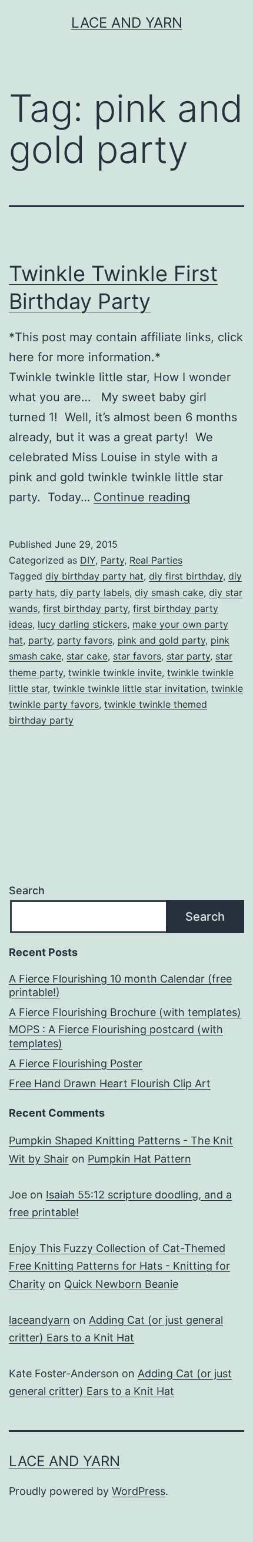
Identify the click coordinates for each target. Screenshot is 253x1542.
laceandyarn (39, 1320)
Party (112, 560)
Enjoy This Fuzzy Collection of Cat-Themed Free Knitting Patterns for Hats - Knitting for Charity (119, 1266)
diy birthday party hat (94, 576)
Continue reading (142, 497)
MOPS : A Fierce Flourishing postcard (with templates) (116, 1036)
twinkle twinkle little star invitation (129, 688)
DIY (87, 560)
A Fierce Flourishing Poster (75, 1063)
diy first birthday (186, 576)
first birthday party (85, 608)
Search (27, 890)
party (40, 640)
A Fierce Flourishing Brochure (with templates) (125, 1012)
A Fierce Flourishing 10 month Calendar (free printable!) (120, 985)
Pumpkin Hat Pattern (139, 1159)
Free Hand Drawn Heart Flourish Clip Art (110, 1083)
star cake (87, 656)
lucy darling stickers (82, 624)
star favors (137, 656)
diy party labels (94, 592)
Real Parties (155, 560)
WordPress (138, 1491)
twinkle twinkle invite (115, 672)
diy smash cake (169, 592)
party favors (84, 640)
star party (188, 656)
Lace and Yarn (126, 22)
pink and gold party (161, 640)
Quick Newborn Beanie (121, 1284)
